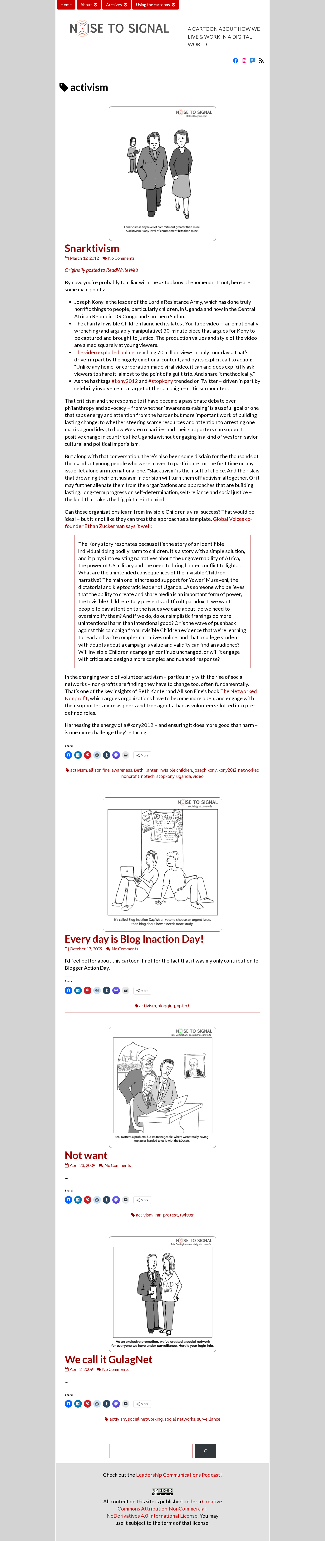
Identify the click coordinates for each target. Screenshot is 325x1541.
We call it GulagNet (108, 1359)
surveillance (208, 1419)
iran (158, 1214)
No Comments (121, 258)
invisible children (175, 770)
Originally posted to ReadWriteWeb (101, 270)
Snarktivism (92, 248)
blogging (166, 1005)
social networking (145, 1419)
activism (78, 770)
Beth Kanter (146, 770)
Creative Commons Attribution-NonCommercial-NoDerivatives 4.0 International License (164, 1508)
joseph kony (205, 770)
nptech (148, 776)
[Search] (205, 1451)
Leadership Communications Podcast (178, 1475)
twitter (187, 1214)
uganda (183, 776)
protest (170, 1214)
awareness (121, 770)
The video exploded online (104, 352)
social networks (179, 1419)
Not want (86, 1155)
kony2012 (227, 770)
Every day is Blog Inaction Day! (134, 939)
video (198, 776)
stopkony (165, 776)
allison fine (99, 770)
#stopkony (160, 381)
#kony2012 (125, 381)
